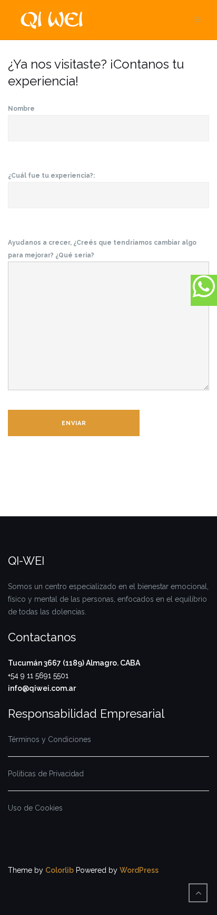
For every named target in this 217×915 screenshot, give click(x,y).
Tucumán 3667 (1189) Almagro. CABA (74, 663)
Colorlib (59, 870)
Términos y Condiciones (49, 739)
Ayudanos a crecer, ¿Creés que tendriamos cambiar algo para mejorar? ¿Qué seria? (102, 249)
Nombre (21, 108)
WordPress (139, 870)
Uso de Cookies (35, 808)
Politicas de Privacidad (46, 773)
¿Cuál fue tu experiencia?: (51, 175)
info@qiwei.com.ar (42, 688)
